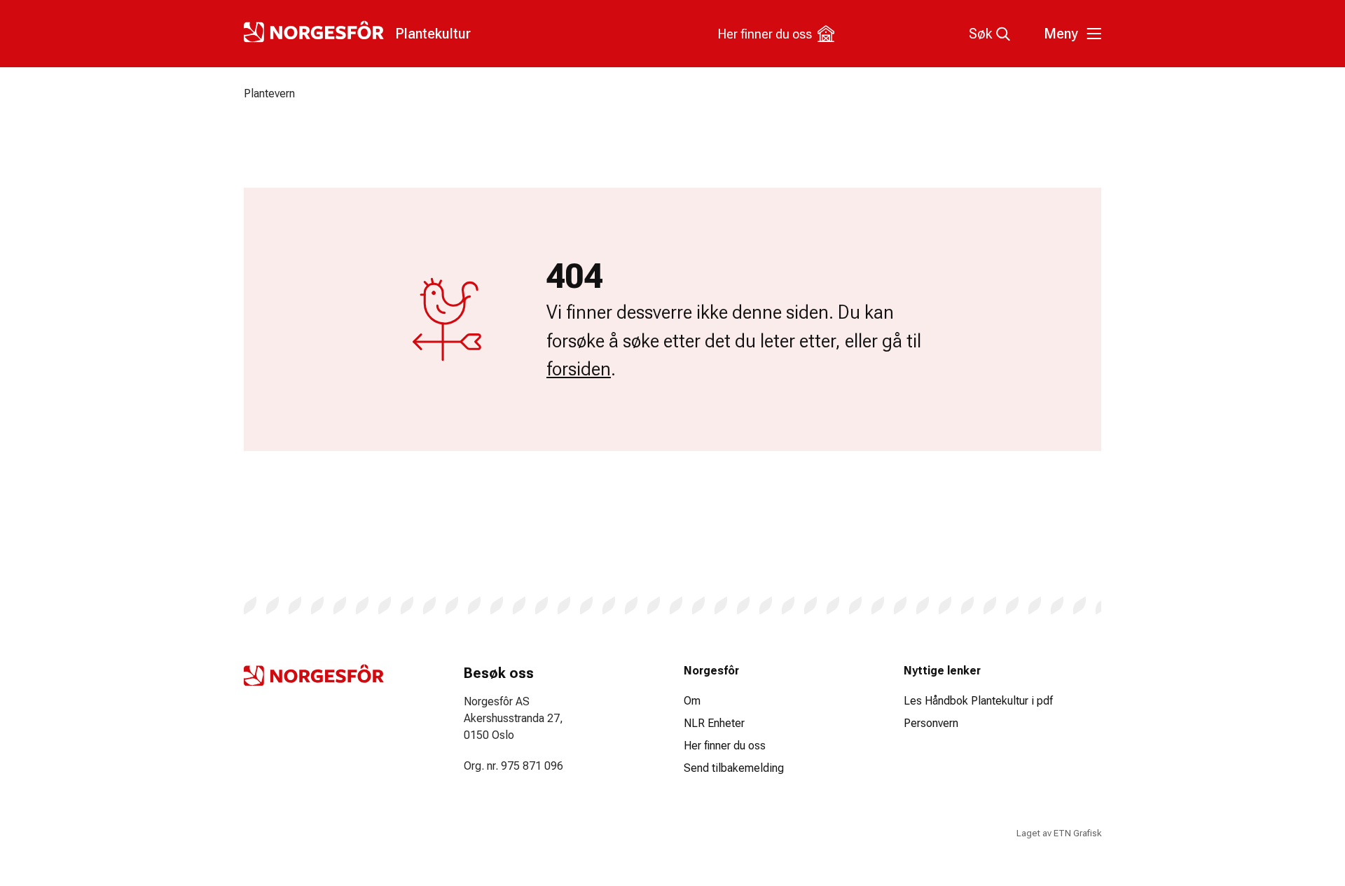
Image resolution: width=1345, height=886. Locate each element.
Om (692, 700)
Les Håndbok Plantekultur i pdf (978, 700)
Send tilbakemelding (734, 768)
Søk (980, 33)
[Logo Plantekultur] (314, 675)
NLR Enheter (714, 723)
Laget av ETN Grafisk (1058, 833)
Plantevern (269, 93)
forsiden (578, 369)
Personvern (931, 723)
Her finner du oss (765, 34)
